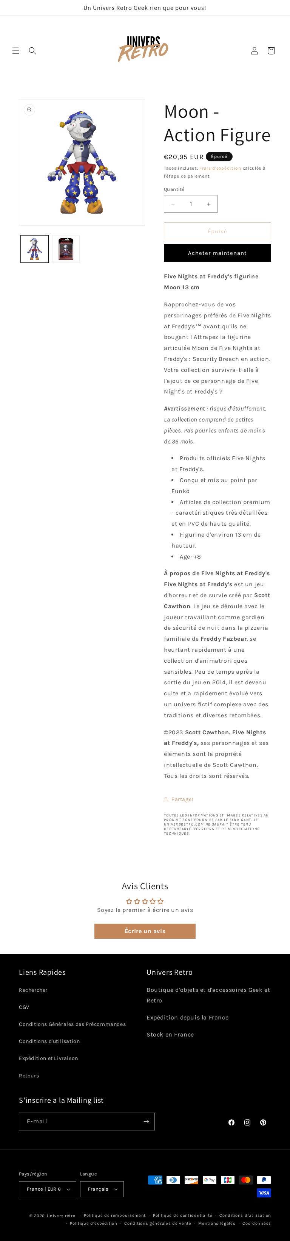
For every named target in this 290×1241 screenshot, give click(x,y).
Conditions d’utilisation (245, 1215)
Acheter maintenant (217, 253)
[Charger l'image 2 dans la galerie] (66, 249)
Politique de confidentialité (183, 1215)
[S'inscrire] (146, 1121)
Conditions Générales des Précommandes (72, 1024)
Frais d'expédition (220, 168)
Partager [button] (182, 799)
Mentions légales (216, 1223)
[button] (16, 50)
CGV (24, 1007)
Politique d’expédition (93, 1223)
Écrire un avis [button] (145, 931)
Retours (29, 1075)
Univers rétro (62, 1215)
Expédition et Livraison (48, 1058)
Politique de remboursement (115, 1215)
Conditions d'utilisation (49, 1041)
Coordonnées (256, 1223)
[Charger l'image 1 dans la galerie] (34, 249)
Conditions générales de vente (157, 1223)
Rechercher (33, 990)
